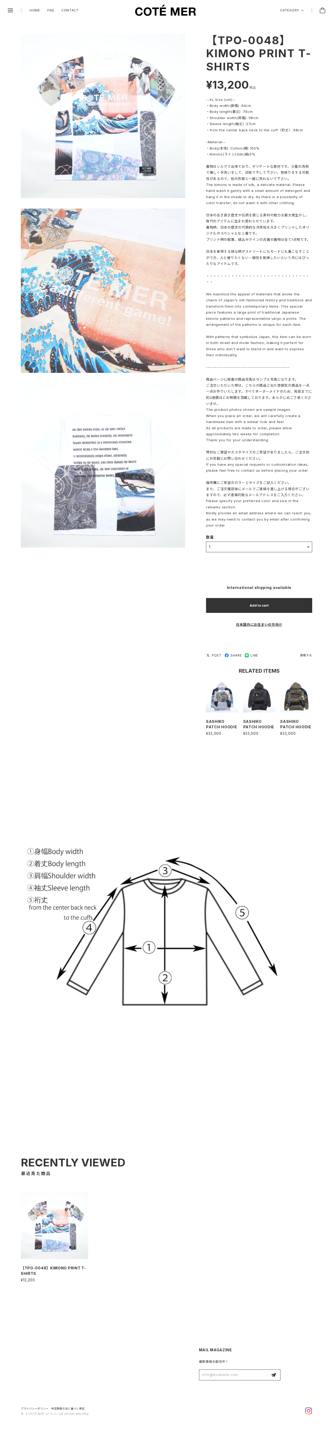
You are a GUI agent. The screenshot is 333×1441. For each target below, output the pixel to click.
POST (217, 655)
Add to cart (259, 605)
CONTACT (70, 10)
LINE (254, 655)
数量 (210, 537)
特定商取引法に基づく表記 (68, 1408)
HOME (35, 10)
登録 (273, 1375)
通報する (306, 655)
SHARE (236, 655)
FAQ (50, 10)
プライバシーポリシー (35, 1408)
